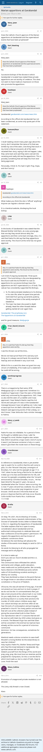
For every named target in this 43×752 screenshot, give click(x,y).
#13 (40, 676)
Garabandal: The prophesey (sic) (14, 313)
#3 (41, 98)
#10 (40, 429)
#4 (41, 138)
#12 (40, 513)
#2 (41, 54)
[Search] (40, 2)
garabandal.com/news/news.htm (24, 114)
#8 (41, 334)
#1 (41, 31)
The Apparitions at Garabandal (13, 315)
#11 (40, 459)
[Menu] (3, 2)
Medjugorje (24, 320)
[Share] (37, 31)
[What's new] (35, 2)
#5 (41, 182)
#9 (41, 384)
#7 (41, 257)
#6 (41, 225)
